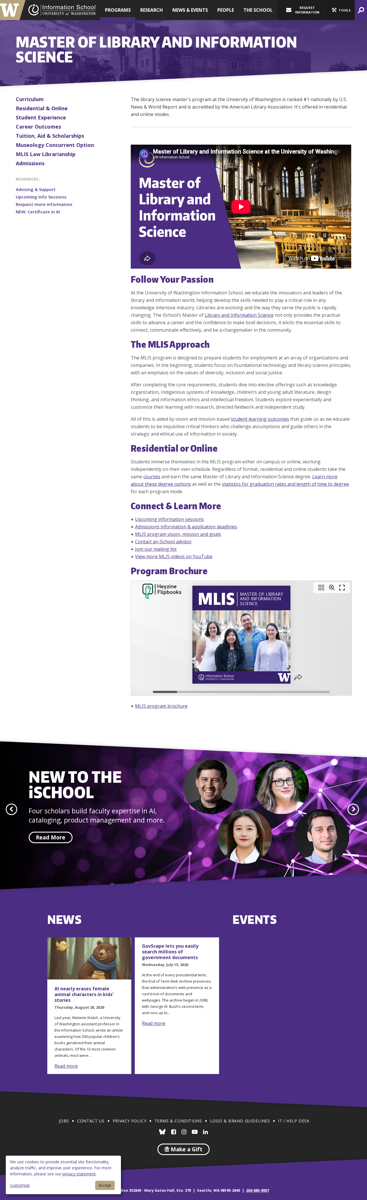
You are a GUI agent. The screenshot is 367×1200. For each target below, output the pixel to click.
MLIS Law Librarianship (45, 154)
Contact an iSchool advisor (163, 541)
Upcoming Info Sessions (41, 197)
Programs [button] (118, 10)
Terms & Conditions (178, 1121)
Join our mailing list (156, 549)
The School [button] (258, 10)
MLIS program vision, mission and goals (178, 534)
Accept (105, 1185)
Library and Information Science (239, 315)
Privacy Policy (129, 1121)
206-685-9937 (257, 1190)
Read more (66, 1066)
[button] (340, 10)
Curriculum (30, 99)
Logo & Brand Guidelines (240, 1121)
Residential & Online (42, 108)
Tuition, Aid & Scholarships (50, 135)
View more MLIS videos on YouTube (173, 556)
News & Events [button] (190, 10)
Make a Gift (185, 1149)
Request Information (307, 9)
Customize (20, 1185)
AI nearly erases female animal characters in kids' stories (84, 994)
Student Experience (41, 117)
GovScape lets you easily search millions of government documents (170, 952)
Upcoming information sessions (169, 519)
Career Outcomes (38, 126)
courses (151, 476)
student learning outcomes (260, 419)
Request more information (44, 204)
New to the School (75, 784)
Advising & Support (36, 189)
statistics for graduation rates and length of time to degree (285, 484)
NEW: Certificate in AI (38, 212)
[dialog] (63, 1175)
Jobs (64, 1121)
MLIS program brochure (161, 706)
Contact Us (90, 1121)
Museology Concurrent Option (55, 144)
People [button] (225, 10)
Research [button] (151, 10)
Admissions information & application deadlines (186, 527)
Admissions (30, 163)
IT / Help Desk (293, 1121)
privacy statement (79, 1174)
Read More (50, 837)
